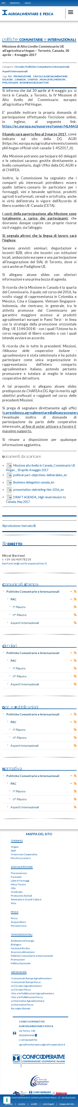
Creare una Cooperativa (24, 854)
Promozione (18, 959)
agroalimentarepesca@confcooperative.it (42, 1044)
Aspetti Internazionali (14, 71)
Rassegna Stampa (20, 1008)
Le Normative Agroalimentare (27, 1000)
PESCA (14, 911)
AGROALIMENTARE (22, 866)
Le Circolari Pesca (21, 989)
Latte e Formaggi (20, 880)
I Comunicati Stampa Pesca (26, 982)
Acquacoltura (18, 922)
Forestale (16, 876)
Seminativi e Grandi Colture (26, 899)
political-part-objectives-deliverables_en (40, 475)
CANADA (20, 79)
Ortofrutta (16, 891)
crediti (34, 1104)
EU (10, 76)
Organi (15, 846)
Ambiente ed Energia (22, 940)
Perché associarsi (21, 858)
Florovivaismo (19, 873)
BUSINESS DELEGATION (34, 82)
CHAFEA (32, 79)
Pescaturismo (18, 925)
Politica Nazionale (21, 963)
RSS (75, 591)
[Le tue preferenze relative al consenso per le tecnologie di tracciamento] (6, 1100)
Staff (13, 850)
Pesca (14, 918)
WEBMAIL (15, 3)
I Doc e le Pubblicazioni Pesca (27, 997)
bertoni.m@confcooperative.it (24, 563)
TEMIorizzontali (21, 934)
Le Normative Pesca (22, 1004)
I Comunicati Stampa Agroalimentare (31, 978)
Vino (13, 903)
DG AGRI (7, 79)
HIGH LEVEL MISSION (52, 79)
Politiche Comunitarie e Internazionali (47, 67)
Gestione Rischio (20, 948)
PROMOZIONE (22, 76)
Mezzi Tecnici (18, 884)
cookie (21, 1104)
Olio (13, 888)
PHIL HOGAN (10, 82)
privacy (8, 1104)
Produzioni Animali (21, 895)
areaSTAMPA (19, 972)
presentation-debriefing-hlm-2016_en (38, 489)
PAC (13, 599)
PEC (3, 3)
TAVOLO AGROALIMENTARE (50, 76)
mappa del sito (66, 1104)
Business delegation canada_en (33, 482)
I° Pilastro (19, 607)
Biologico (16, 944)
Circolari (19, 67)
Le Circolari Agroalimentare (26, 985)
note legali (48, 1104)
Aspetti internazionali (24, 745)
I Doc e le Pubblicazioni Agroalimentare (32, 993)
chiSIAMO (17, 840)
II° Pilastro (20, 615)
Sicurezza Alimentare (23, 952)
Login (28, 3)
